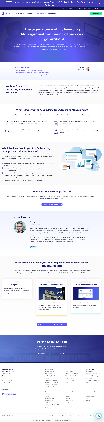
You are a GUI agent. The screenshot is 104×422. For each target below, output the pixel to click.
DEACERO (68, 398)
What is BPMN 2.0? (70, 376)
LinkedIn (33, 246)
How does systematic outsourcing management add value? (31, 70)
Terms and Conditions (62, 416)
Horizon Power (69, 400)
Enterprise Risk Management (93, 374)
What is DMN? (69, 378)
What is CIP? (68, 382)
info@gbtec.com (6, 382)
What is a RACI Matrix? (71, 374)
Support (90, 8)
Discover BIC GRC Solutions (51, 204)
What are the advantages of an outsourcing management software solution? (35, 75)
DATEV (67, 403)
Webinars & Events (90, 396)
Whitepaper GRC (49, 400)
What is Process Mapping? (52, 382)
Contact (96, 8)
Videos (87, 398)
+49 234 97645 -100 (7, 380)
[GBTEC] (6, 13)
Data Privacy (93, 416)
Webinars (70, 8)
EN (100, 8)
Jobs (76, 8)
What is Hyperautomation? (52, 385)
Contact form (42, 354)
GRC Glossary (89, 371)
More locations (6, 389)
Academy (63, 8)
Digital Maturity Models (51, 380)
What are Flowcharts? (71, 380)
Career (87, 394)
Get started (95, 14)
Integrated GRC (90, 378)
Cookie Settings (51, 416)
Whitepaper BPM (49, 398)
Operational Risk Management (93, 376)
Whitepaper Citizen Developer (53, 403)
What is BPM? (69, 371)
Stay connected (82, 8)
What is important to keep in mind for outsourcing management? (32, 72)
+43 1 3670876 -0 (58, 354)
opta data (67, 396)
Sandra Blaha (80, 69)
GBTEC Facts (73, 416)
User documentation (83, 416)
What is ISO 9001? (50, 387)
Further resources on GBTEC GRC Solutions (51, 325)
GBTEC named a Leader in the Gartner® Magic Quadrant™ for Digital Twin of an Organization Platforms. (49, 3)
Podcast (88, 400)
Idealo (67, 394)
